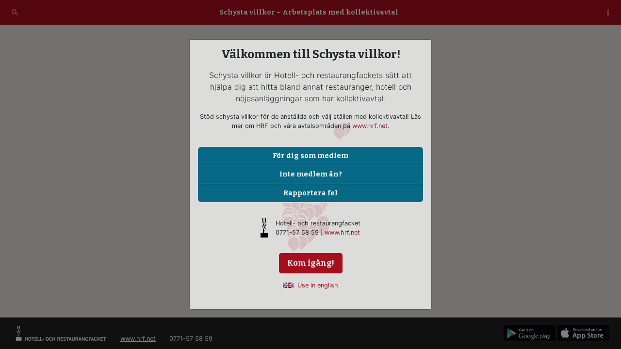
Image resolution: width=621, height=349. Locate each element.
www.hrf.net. (371, 125)
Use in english (317, 285)
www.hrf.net (342, 232)
